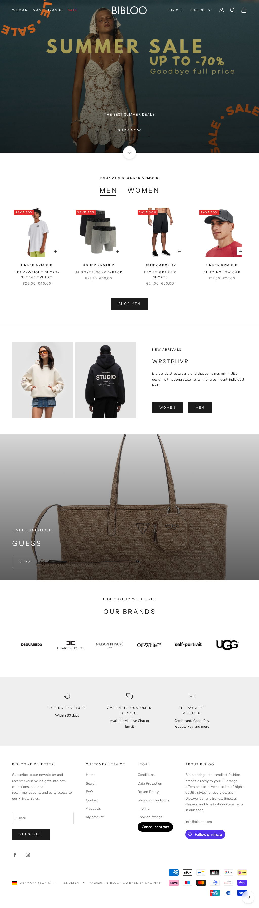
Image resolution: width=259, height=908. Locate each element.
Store (26, 562)
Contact (92, 800)
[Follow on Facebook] (14, 854)
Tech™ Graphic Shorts (160, 274)
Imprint (143, 808)
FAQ (89, 791)
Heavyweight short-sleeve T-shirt (36, 274)
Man (37, 10)
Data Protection (150, 783)
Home (90, 774)
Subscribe (31, 834)
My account (95, 817)
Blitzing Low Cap (222, 272)
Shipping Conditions (153, 800)
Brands (55, 10)
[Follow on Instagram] (27, 854)
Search (91, 783)
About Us (93, 808)
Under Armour (37, 265)
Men (109, 190)
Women (143, 190)
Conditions (146, 774)
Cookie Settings (150, 817)
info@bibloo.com (198, 821)
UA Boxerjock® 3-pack (99, 272)
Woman (20, 10)
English (198, 10)
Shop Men (130, 303)
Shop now (129, 130)
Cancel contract (155, 826)
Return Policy (148, 791)
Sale (73, 10)
